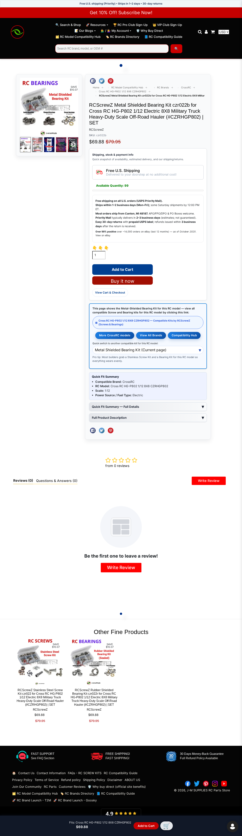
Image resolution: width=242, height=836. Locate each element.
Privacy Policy (22, 780)
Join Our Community (27, 787)
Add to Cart (145, 826)
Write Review (209, 481)
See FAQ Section (42, 758)
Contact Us (26, 773)
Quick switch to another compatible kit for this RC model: (125, 343)
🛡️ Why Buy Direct (149, 31)
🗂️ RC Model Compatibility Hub (78, 37)
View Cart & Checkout (110, 292)
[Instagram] (215, 783)
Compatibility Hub (184, 335)
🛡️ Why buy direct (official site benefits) (117, 787)
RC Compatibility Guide (120, 773)
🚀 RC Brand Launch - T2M (31, 800)
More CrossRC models (114, 335)
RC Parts (50, 787)
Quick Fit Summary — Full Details (115, 407)
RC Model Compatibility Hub (127, 87)
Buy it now (122, 281)
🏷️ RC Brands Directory (122, 37)
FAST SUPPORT (42, 753)
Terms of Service (47, 780)
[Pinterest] (206, 783)
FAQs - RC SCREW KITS (85, 773)
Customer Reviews (72, 787)
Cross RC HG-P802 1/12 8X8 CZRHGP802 (122, 91)
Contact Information (51, 773)
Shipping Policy (94, 780)
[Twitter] (197, 783)
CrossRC (186, 87)
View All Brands (151, 335)
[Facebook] (188, 783)
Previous (25, 145)
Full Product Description (109, 418)
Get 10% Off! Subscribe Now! (121, 12)
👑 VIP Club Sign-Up (167, 25)
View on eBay (102, 235)
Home (96, 87)
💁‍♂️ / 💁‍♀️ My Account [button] (115, 31)
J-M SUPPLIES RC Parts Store (208, 790)
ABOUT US (132, 780)
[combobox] (112, 48)
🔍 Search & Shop (68, 25)
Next (73, 145)
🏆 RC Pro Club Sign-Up (130, 25)
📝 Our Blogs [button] (83, 31)
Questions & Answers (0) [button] (57, 481)
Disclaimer (114, 780)
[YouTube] (224, 783)
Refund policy (71, 780)
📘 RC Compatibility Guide (163, 37)
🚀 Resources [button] (96, 25)
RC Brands (163, 87)
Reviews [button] (23, 480)
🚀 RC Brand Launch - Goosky (75, 800)
